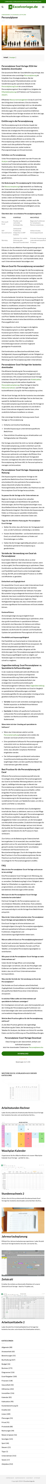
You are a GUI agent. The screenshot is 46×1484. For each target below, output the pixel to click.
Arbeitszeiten (36, 379)
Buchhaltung (6, 1360)
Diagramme (6, 1372)
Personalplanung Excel (10, 86)
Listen (4, 1414)
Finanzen (5, 1381)
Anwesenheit (6, 14)
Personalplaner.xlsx (36, 1047)
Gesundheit (6, 1385)
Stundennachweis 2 (13, 1193)
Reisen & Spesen (8, 1435)
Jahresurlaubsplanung (14, 1236)
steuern (4, 95)
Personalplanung (30, 75)
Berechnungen (7, 1356)
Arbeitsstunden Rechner (16, 1107)
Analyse (4, 161)
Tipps (4, 1451)
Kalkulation (6, 1401)
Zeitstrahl (7, 1279)
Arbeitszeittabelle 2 (13, 1322)
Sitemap (37, 1478)
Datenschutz (20, 1478)
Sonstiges (5, 1439)
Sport (4, 1443)
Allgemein (5, 1347)
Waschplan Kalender (14, 1150)
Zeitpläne (22, 14)
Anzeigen (12, 57)
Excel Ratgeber (7, 1376)
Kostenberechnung (9, 1406)
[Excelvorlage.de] (23, 7)
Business (5, 1368)
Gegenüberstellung (37, 686)
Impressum (10, 1478)
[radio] (20, 1058)
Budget (4, 1364)
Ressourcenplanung (11, 186)
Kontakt (29, 1478)
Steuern (4, 1447)
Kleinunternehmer (8, 388)
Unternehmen (7, 1456)
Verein (4, 1460)
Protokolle (5, 1426)
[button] (2, 7)
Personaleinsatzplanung (10, 385)
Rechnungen (6, 1431)
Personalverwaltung (11, 735)
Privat (4, 1422)
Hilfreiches (6, 1389)
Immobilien (6, 1393)
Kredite (4, 1410)
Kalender (5, 1397)
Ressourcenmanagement (19, 100)
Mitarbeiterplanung (9, 92)
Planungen (15, 14)
